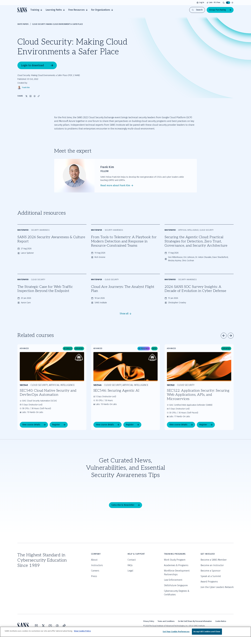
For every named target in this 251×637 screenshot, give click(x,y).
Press (94, 576)
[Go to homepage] (22, 9)
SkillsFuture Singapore (176, 585)
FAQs (130, 565)
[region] (125, 632)
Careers (95, 570)
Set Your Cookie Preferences (176, 631)
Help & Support (136, 554)
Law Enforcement (173, 579)
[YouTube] (50, 625)
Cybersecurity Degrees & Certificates (176, 593)
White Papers (23, 24)
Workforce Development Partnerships (177, 572)
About (94, 559)
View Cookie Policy (82, 631)
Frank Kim (26, 88)
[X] (43, 625)
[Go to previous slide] (224, 336)
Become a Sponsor (210, 570)
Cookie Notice (220, 621)
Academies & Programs (176, 565)
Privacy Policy (148, 621)
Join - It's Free (214, 2)
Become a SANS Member (214, 559)
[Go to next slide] (231, 336)
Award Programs (209, 581)
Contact (132, 559)
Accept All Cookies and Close (206, 631)
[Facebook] (57, 625)
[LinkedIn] (36, 625)
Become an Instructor (212, 565)
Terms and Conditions (166, 621)
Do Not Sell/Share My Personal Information (195, 621)
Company (96, 554)
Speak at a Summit (211, 576)
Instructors (97, 565)
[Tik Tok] (64, 625)
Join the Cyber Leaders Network (217, 587)
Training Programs (175, 554)
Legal (130, 570)
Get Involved (208, 554)
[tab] (36, 10)
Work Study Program (174, 559)
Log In (201, 2)
